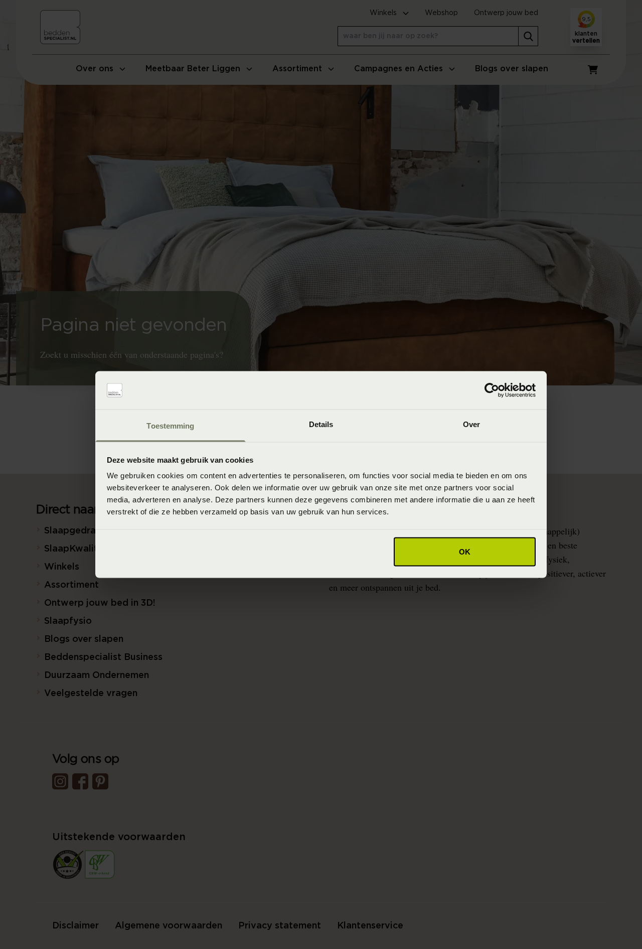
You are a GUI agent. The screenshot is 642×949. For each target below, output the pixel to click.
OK (464, 551)
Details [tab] (321, 424)
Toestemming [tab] (170, 426)
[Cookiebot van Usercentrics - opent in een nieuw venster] (492, 390)
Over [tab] (471, 424)
